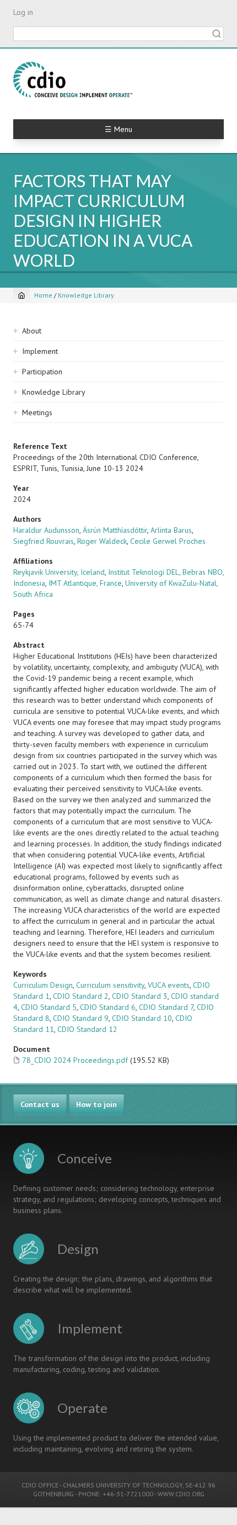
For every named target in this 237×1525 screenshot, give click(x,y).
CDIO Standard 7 (166, 1007)
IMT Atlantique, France (85, 583)
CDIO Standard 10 (142, 1018)
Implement (40, 351)
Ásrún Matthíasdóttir (115, 530)
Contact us (40, 1104)
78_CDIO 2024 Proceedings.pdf (75, 1060)
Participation (42, 372)
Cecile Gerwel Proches (168, 541)
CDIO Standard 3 (140, 996)
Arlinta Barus (171, 530)
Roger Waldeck (102, 541)
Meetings (37, 412)
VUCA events (169, 985)
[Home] (72, 79)
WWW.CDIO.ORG (181, 1494)
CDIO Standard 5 (49, 1007)
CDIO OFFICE (39, 1485)
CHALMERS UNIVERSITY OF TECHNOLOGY (122, 1485)
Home (43, 295)
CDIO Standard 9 (81, 1018)
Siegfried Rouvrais (43, 541)
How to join (96, 1104)
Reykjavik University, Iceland (59, 572)
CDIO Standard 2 (81, 996)
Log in (23, 12)
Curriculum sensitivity (110, 985)
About (31, 331)
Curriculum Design (43, 985)
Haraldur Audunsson (46, 530)
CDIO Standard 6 (108, 1007)
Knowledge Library (86, 295)
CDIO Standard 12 (87, 1029)
